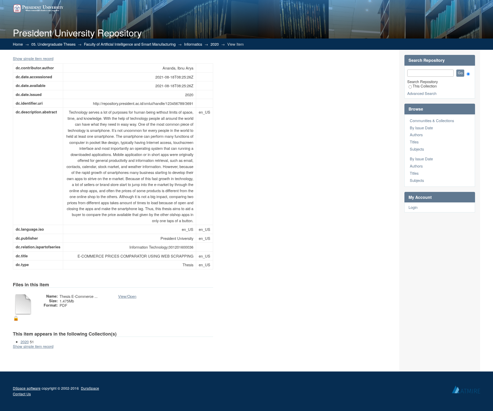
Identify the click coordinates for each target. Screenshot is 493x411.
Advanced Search (422, 93)
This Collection (425, 86)
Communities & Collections (432, 120)
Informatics (193, 44)
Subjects (417, 149)
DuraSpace (90, 388)
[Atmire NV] (466, 390)
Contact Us (22, 393)
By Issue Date (421, 127)
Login (413, 207)
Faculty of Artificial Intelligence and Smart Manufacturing (130, 44)
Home (18, 44)
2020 (215, 44)
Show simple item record (33, 58)
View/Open (127, 296)
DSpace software (27, 388)
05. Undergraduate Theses (53, 44)
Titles (414, 141)
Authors (416, 134)
